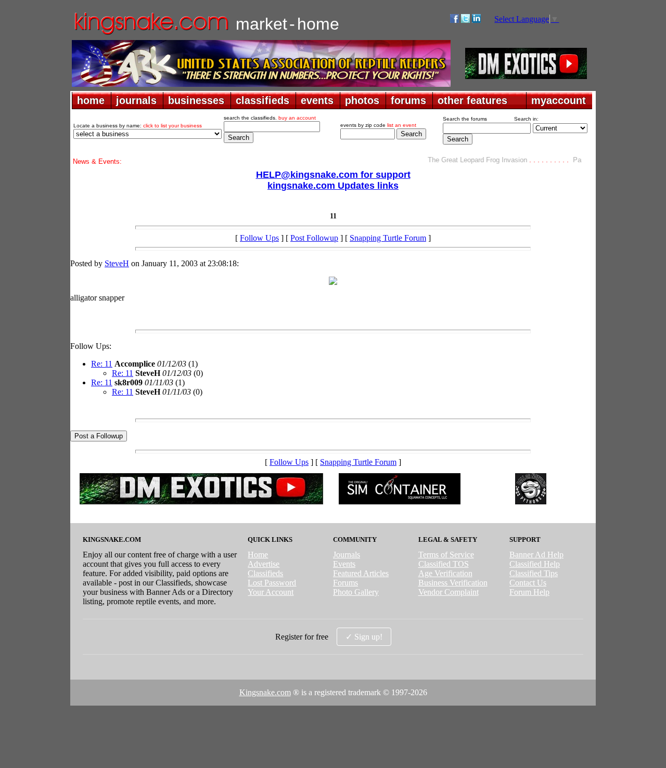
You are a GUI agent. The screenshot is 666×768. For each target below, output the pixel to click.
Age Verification (445, 573)
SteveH (117, 263)
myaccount (558, 100)
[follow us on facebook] (454, 20)
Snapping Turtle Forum (388, 237)
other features (472, 100)
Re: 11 (101, 363)
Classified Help (534, 563)
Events (344, 563)
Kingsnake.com (265, 692)
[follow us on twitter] (465, 20)
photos (362, 100)
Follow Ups (259, 237)
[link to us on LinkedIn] (476, 20)
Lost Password (272, 582)
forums (408, 100)
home (91, 100)
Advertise (263, 563)
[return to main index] (150, 34)
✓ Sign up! (363, 636)
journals (136, 100)
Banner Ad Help (536, 554)
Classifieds (265, 573)
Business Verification (453, 582)
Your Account (270, 592)
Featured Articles (361, 573)
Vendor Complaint (448, 592)
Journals (346, 554)
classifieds (262, 100)
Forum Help (529, 592)
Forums (345, 582)
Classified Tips (533, 573)
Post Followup (314, 237)
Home (258, 554)
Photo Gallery (356, 592)
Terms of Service (446, 554)
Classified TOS (443, 563)
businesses (196, 100)
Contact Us (527, 582)
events (317, 100)
